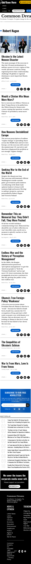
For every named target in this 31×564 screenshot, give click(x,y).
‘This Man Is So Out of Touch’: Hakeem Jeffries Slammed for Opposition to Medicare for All (19, 431)
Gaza (25, 520)
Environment (11, 526)
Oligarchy (26, 511)
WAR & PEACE (3, 21)
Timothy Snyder (5, 369)
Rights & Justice (10, 534)
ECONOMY (4, 11)
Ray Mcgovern (5, 237)
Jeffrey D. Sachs (5, 81)
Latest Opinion (10, 517)
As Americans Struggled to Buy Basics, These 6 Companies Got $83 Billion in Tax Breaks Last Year (19, 461)
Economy (10, 522)
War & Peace (11, 537)
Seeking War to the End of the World (15, 171)
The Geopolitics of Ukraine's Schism (11, 343)
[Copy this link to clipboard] (28, 89)
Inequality (26, 515)
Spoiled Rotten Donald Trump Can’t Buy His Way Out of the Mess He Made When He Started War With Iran (18, 456)
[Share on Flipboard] (21, 89)
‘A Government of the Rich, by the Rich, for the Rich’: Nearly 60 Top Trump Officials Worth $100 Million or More (18, 441)
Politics (9, 531)
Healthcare (11, 528)
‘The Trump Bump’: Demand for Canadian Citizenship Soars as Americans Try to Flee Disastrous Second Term (18, 426)
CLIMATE (4, 8)
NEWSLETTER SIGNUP (18, 10)
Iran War (26, 526)
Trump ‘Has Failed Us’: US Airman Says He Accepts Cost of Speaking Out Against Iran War (18, 421)
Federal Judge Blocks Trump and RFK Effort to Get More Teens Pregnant (19, 451)
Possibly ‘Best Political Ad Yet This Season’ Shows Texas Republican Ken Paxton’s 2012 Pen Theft (18, 466)
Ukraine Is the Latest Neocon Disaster (12, 58)
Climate (9, 520)
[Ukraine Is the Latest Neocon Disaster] (15, 44)
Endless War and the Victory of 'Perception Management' (13, 256)
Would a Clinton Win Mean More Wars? (15, 97)
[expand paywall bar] (29, 3)
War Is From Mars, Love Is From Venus (15, 364)
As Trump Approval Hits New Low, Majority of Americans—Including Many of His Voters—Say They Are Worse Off (19, 446)
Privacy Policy (10, 558)
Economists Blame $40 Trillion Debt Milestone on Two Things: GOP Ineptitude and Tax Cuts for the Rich (19, 436)
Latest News (11, 514)
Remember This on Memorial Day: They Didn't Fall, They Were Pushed (15, 217)
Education (10, 524)
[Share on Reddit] (25, 89)
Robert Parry (5, 116)
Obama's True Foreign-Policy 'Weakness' (13, 299)
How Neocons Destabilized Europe (15, 133)
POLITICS (4, 13)
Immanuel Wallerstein (7, 348)
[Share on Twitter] (18, 89)
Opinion (3, 88)
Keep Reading (15, 84)
